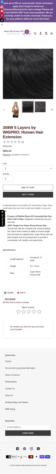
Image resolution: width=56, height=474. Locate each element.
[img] (12, 142)
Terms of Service (12, 375)
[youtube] (2, 11)
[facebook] (2, 2)
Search (8, 361)
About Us (9, 395)
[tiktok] (2, 20)
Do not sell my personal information (20, 368)
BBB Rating (10, 409)
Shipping (6, 155)
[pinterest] (2, 16)
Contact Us (10, 388)
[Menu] (51, 33)
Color (5, 164)
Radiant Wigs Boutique (23, 465)
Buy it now (28, 195)
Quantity (6, 174)
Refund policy (11, 382)
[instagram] (2, 6)
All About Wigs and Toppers (16, 402)
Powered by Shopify (39, 465)
